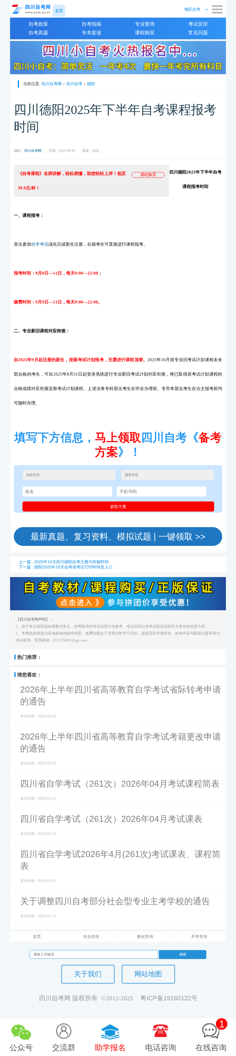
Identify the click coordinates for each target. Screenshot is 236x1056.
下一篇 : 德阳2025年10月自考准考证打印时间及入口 (66, 567)
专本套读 (91, 33)
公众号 (21, 1047)
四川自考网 (51, 83)
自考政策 (38, 24)
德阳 (91, 83)
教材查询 (145, 936)
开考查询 (199, 936)
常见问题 (198, 33)
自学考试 (39, 244)
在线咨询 (211, 1035)
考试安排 (198, 24)
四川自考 (74, 83)
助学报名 (110, 1047)
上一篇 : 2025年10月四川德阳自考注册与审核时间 (64, 561)
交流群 (63, 1047)
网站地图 (148, 974)
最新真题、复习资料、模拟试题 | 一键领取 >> (118, 536)
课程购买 (145, 33)
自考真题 (38, 33)
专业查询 (145, 24)
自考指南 (91, 24)
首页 (37, 936)
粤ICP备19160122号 (168, 998)
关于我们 (88, 974)
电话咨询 (160, 1047)
